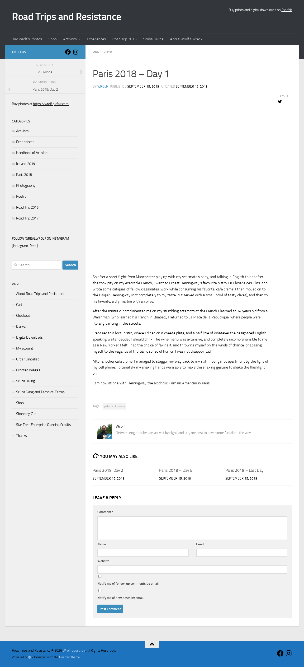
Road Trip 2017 (27, 218)
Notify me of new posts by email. (120, 598)
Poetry (21, 196)
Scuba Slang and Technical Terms (40, 392)
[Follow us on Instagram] (75, 52)
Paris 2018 (102, 52)
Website (103, 561)
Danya (20, 326)
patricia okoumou (114, 406)
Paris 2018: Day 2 (108, 470)
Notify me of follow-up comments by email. (128, 584)
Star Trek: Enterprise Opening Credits (43, 425)
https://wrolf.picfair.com (51, 104)
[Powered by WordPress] (29, 657)
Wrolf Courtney (74, 650)
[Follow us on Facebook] (68, 52)
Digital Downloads (29, 337)
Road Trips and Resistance (66, 17)
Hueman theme (69, 657)
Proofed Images (28, 370)
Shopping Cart (26, 414)
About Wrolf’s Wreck (186, 39)
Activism (70, 39)
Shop (52, 39)
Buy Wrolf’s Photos (27, 39)
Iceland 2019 (25, 164)
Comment (105, 512)
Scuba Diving (153, 39)
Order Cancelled (27, 359)
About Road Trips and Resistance (40, 294)
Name (101, 544)
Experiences (96, 39)
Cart (19, 305)
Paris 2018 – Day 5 (175, 470)
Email (200, 544)
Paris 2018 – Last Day (244, 470)
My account (24, 348)
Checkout (23, 315)
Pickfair (286, 10)
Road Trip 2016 (124, 39)
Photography (25, 185)
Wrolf (102, 86)
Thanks (21, 436)
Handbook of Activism (32, 153)
